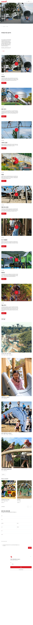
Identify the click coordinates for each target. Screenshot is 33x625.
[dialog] (16, 312)
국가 (10, 562)
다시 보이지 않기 (21, 569)
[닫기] (31, 556)
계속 (21, 567)
